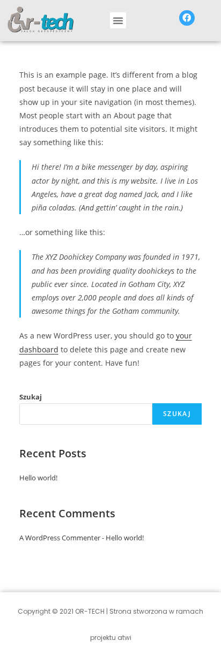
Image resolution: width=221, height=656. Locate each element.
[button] (118, 20)
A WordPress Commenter (59, 537)
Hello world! (38, 477)
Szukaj (30, 397)
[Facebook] (187, 18)
